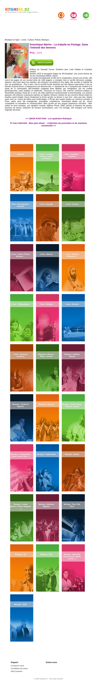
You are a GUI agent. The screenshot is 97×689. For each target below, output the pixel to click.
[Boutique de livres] (61, 14)
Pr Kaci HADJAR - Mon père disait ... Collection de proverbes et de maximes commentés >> (48, 124)
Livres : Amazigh (46, 204)
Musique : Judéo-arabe (46, 454)
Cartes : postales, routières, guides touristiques (46, 156)
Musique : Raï (20, 554)
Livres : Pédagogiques (20, 304)
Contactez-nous (17, 666)
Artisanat (20, 154)
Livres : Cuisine (72, 204)
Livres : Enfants (46, 254)
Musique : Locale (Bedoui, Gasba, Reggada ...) (20, 506)
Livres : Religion (46, 304)
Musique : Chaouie (46, 404)
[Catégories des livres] (73, 14)
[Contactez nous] (86, 14)
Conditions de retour (19, 668)
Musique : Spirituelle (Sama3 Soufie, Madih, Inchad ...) (72, 556)
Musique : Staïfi (20, 604)
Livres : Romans (72, 304)
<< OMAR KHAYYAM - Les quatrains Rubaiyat (48, 118)
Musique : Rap (46, 554)
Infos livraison (16, 671)
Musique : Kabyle (72, 454)
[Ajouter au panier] (41, 62)
